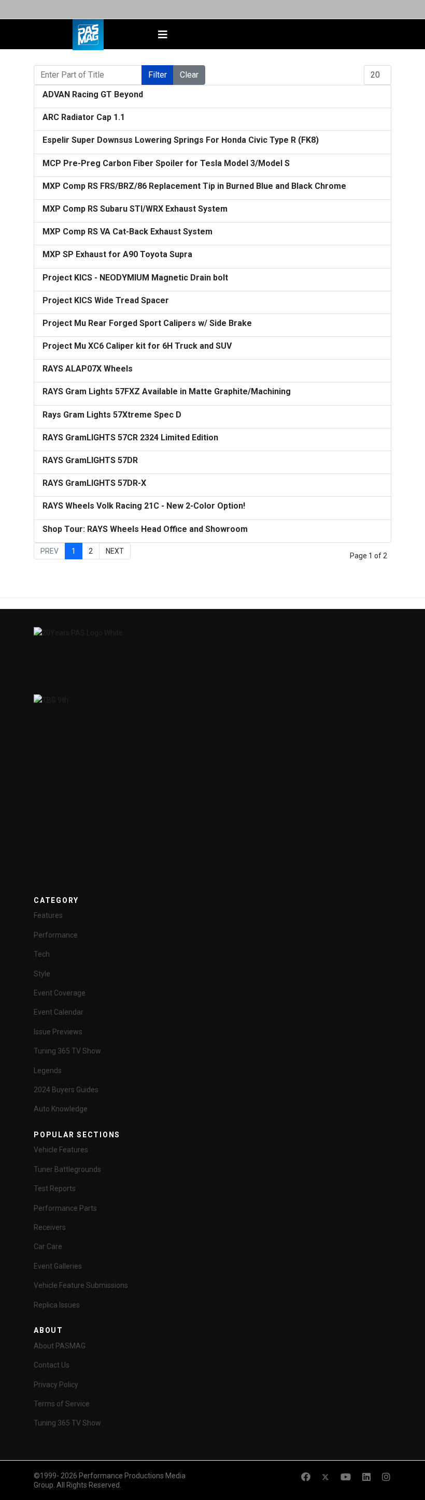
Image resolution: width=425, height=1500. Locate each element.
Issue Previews (58, 1032)
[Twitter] (325, 1477)
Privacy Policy (56, 1384)
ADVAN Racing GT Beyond (92, 94)
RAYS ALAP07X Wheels (87, 369)
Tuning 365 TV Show (67, 1051)
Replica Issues (57, 1305)
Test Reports (55, 1188)
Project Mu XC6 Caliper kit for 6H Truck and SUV (137, 346)
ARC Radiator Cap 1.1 (83, 117)
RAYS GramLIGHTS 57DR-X (94, 483)
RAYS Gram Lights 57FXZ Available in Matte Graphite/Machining (166, 391)
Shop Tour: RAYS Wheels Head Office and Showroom (145, 529)
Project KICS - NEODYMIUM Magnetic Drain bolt (135, 278)
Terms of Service (62, 1404)
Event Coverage (60, 993)
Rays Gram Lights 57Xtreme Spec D (111, 415)
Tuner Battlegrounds (67, 1169)
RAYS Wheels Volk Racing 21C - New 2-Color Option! (143, 506)
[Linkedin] (366, 1477)
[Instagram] (386, 1477)
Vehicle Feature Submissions (81, 1285)
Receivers (50, 1227)
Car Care (48, 1246)
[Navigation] (162, 34)
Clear (189, 75)
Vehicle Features (61, 1150)
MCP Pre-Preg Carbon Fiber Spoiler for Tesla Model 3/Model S (166, 163)
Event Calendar (58, 1012)
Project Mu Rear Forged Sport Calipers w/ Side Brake (147, 323)
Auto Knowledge (61, 1109)
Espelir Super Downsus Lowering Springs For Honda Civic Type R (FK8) (180, 140)
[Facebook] (305, 1477)
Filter (157, 75)
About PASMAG (60, 1346)
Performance (56, 935)
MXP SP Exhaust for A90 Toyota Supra (117, 254)
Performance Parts (65, 1208)
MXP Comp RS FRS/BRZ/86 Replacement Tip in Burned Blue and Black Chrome (194, 186)
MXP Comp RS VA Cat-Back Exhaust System (127, 231)
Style (42, 974)
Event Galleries (58, 1266)
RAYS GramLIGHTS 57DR (90, 460)
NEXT (115, 551)
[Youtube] (346, 1477)
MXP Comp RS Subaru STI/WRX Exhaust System (135, 209)
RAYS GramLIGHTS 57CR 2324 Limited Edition (130, 437)
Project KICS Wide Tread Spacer (105, 300)
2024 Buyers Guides (66, 1090)
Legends (48, 1070)
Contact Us (51, 1365)
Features (48, 915)
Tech (42, 954)
